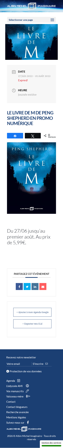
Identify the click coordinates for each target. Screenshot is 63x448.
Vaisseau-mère (15, 396)
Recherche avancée (17, 412)
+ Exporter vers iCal (32, 323)
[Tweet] (27, 286)
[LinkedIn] (34, 286)
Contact (11, 401)
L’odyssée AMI (14, 385)
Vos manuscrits (15, 391)
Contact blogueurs (16, 406)
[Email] (42, 286)
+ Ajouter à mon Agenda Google (32, 312)
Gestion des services (51, 443)
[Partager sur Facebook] (19, 286)
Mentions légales (16, 417)
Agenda (11, 380)
